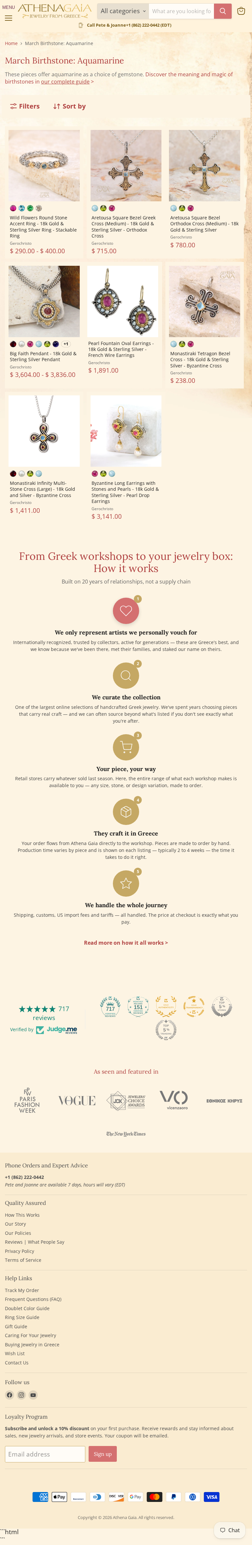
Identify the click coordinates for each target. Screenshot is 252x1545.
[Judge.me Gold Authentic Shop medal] (166, 1006)
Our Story (15, 1224)
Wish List (15, 1353)
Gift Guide (16, 1326)
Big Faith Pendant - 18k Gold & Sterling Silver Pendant (43, 356)
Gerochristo (21, 243)
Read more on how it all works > (126, 942)
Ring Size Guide (22, 1317)
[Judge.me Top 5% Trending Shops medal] (166, 1029)
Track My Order (22, 1290)
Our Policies (18, 1233)
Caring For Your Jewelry (30, 1335)
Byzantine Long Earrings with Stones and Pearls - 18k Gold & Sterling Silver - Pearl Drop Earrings (125, 492)
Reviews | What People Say (34, 1242)
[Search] (223, 11)
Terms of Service (23, 1260)
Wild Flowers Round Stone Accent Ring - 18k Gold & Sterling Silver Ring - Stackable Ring (43, 226)
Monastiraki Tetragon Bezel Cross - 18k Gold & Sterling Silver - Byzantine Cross (200, 359)
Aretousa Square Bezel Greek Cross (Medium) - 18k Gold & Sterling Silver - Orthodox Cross (124, 226)
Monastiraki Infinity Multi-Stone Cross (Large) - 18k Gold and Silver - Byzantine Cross (42, 489)
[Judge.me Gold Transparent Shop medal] (193, 1006)
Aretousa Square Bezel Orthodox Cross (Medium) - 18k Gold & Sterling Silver (204, 223)
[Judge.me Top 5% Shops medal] (221, 1006)
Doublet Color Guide (27, 1308)
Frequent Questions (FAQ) (33, 1299)
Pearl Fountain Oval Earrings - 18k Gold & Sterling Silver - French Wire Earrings (121, 349)
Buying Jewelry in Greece (32, 1344)
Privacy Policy (19, 1251)
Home (11, 43)
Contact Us (17, 1362)
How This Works (22, 1215)
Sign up (103, 1454)
